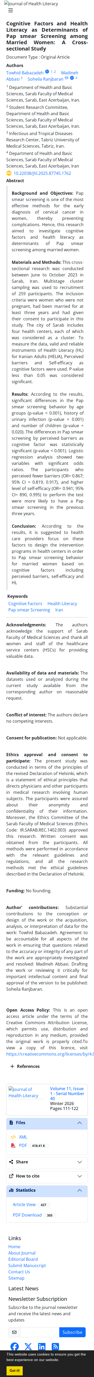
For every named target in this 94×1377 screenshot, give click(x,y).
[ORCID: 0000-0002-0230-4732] (71, 78)
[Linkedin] (42, 1348)
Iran (59, 610)
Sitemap (16, 1278)
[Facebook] (14, 1348)
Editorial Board (23, 1259)
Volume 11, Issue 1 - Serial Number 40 (67, 1093)
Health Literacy (62, 603)
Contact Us (19, 1272)
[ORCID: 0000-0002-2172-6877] (47, 71)
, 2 (54, 71)
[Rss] (55, 1348)
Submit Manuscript (27, 1265)
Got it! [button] (15, 1371)
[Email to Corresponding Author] (66, 78)
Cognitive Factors (25, 603)
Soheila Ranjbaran (45, 79)
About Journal (22, 1253)
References (28, 1066)
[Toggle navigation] (45, 10)
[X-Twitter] (28, 1348)
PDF (31, 1145)
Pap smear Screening (29, 610)
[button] (61, 1360)
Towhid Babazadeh (25, 73)
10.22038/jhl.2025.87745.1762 (42, 173)
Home (14, 1247)
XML (22, 1137)
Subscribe (72, 1332)
